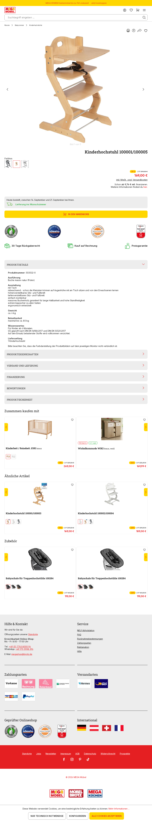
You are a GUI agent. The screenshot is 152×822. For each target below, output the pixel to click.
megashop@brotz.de (21, 654)
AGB (77, 753)
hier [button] (145, 187)
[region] (76, 91)
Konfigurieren (77, 816)
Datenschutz (90, 753)
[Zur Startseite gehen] (10, 10)
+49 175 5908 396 (24, 649)
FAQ (79, 634)
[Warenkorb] (137, 10)
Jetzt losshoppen (99, 3)
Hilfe (79, 651)
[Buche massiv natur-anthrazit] (18, 586)
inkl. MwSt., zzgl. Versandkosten (132, 180)
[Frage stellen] (133, 31)
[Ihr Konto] (124, 10)
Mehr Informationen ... (119, 808)
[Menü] (144, 10)
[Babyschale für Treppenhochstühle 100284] (40, 559)
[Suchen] (144, 17)
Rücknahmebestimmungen (90, 639)
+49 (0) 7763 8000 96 (20, 646)
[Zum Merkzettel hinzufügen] (146, 31)
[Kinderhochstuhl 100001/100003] (40, 494)
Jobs (38, 753)
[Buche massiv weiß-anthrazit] (13, 586)
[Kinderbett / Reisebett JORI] (40, 429)
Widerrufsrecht (108, 753)
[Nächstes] (143, 89)
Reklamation (83, 647)
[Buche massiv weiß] (25, 164)
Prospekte (125, 753)
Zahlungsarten (84, 643)
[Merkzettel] (131, 10)
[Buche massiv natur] (16, 164)
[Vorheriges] (7, 89)
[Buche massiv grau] (8, 164)
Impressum (66, 753)
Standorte (33, 634)
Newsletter (51, 753)
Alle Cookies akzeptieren (107, 816)
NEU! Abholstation (85, 630)
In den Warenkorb (78, 214)
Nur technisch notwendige (47, 816)
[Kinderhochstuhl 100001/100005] (75, 89)
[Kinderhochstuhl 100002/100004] (112, 494)
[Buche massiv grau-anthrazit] (8, 586)
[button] (22, 246)
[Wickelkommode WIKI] (112, 429)
